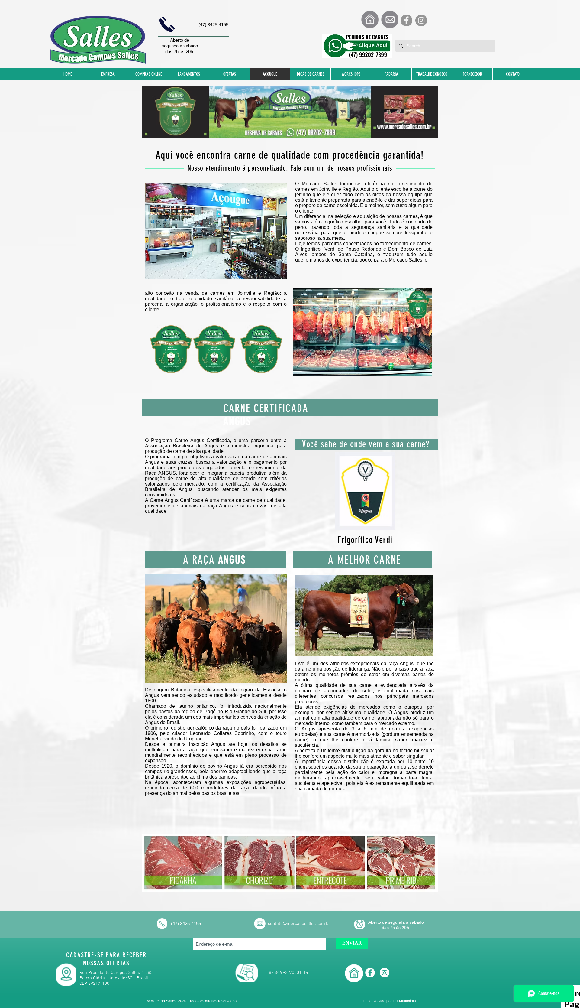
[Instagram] (421, 20)
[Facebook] (406, 20)
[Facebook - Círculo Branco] (370, 972)
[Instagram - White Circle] (384, 972)
